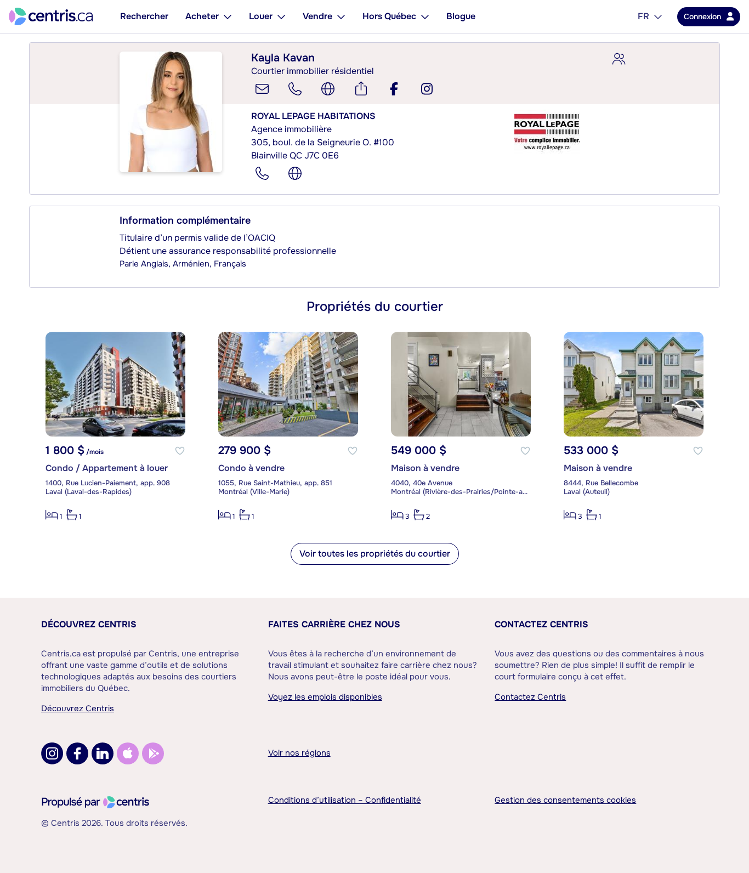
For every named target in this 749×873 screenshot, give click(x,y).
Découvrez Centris (89, 624)
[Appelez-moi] (295, 89)
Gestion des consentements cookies (565, 800)
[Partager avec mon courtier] (618, 59)
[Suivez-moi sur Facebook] (394, 89)
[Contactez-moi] (262, 89)
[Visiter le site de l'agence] (295, 173)
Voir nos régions (299, 752)
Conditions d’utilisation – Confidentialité (344, 800)
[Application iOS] (128, 753)
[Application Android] (153, 753)
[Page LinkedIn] (103, 753)
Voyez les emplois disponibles (325, 696)
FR (643, 16)
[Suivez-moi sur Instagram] (427, 89)
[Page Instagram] (52, 753)
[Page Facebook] (77, 753)
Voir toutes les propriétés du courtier (374, 553)
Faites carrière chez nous (334, 624)
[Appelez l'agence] (262, 173)
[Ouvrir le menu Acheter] (227, 16)
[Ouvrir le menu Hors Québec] (425, 16)
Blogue (460, 16)
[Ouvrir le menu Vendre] (341, 16)
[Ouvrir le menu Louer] (281, 16)
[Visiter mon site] (328, 89)
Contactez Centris (541, 624)
